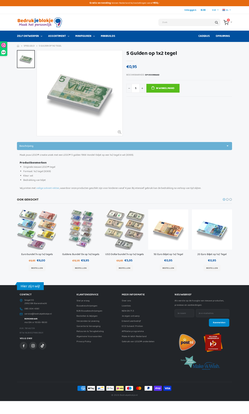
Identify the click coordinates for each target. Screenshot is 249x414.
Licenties (126, 306)
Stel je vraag (83, 301)
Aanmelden (219, 322)
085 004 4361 (31, 308)
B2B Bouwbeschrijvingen (89, 311)
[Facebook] (23, 345)
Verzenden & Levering (88, 321)
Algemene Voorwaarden (89, 336)
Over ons (126, 301)
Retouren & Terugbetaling (90, 331)
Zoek (216, 22)
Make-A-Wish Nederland (134, 336)
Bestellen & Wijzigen (87, 316)
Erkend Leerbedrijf (131, 321)
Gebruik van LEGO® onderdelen (138, 341)
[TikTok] (42, 345)
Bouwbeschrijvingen (87, 306)
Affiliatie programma (133, 331)
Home (18, 46)
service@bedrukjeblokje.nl (38, 314)
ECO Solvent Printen (132, 326)
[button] (224, 199)
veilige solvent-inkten (47, 188)
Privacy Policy (84, 341)
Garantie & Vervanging (88, 326)
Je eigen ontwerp (131, 316)
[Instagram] (33, 345)
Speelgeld (29, 46)
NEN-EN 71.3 (128, 311)
